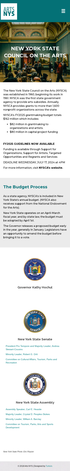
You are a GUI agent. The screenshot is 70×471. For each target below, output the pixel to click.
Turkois (49, 466)
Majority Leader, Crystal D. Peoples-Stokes (28, 414)
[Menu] (63, 11)
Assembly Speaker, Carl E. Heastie (24, 409)
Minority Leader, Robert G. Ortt (22, 354)
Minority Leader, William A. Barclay (23, 419)
